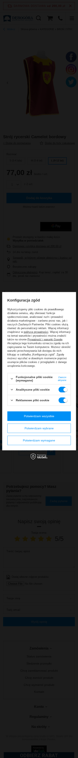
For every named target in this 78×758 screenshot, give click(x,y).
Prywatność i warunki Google (44, 339)
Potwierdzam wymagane (39, 440)
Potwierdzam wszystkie (39, 416)
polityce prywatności (36, 332)
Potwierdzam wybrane (39, 428)
